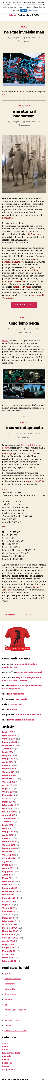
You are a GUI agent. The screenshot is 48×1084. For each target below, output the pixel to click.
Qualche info (33, 10)
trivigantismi (24, 106)
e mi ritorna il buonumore (24, 113)
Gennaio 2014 (9, 772)
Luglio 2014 (7, 752)
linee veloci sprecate (24, 427)
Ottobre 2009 (9, 934)
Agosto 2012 (8, 822)
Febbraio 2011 (9, 881)
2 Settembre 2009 (33, 38)
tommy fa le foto (11, 1020)
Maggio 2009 (8, 951)
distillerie (8, 999)
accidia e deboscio (12, 978)
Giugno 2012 (8, 828)
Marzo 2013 (8, 802)
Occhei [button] (24, 10)
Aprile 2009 (8, 954)
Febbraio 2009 (9, 961)
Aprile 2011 (7, 875)
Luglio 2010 (8, 904)
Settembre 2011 (10, 858)
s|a (5, 1015)
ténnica (5, 1066)
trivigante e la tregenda (19, 1079)
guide (5, 1046)
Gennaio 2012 (9, 845)
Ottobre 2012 (8, 815)
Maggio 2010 (8, 911)
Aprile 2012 (7, 835)
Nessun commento (25, 332)
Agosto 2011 (8, 861)
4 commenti (25, 125)
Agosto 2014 (8, 749)
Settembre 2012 (10, 818)
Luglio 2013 (7, 788)
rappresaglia (21, 699)
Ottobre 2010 (8, 895)
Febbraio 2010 (9, 921)
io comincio (13, 709)
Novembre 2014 (10, 745)
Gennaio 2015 (9, 739)
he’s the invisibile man (24, 32)
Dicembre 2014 (9, 742)
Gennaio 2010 (9, 924)
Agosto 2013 (8, 785)
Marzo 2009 (8, 958)
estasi (24, 26)
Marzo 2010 (8, 918)
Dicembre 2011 (9, 848)
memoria (6, 1056)
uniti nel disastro (16, 694)
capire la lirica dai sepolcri (29, 672)
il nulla (24, 318)
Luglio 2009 (8, 944)
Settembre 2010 (10, 898)
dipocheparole (10, 994)
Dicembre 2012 (9, 812)
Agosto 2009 (8, 941)
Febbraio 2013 (9, 805)
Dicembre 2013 (9, 775)
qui (3, 94)
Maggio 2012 (8, 831)
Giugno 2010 (8, 908)
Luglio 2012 (7, 825)
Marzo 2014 (8, 765)
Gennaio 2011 (8, 885)
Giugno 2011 (8, 868)
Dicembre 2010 (9, 888)
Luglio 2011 (7, 865)
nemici (5, 1059)
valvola (7, 1025)
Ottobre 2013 (8, 782)
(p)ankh (7, 973)
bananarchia (9, 984)
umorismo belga (24, 323)
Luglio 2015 (7, 732)
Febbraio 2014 (9, 768)
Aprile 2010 (8, 914)
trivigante (16, 38)
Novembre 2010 (10, 891)
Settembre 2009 (10, 938)
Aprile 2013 (7, 798)
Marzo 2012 (8, 838)
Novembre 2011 (9, 851)
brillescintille (9, 989)
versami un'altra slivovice (15, 1030)
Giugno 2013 (8, 792)
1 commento (25, 41)
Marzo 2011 (7, 878)
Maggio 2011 (8, 871)
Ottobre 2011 (8, 855)
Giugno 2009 (8, 948)
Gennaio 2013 (9, 808)
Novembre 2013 (10, 778)
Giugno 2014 (8, 755)
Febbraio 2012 (9, 841)
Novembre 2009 (10, 931)
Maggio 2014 (8, 759)
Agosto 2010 (8, 901)
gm (5, 1004)
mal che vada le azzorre (15, 1010)
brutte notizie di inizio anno (28, 714)
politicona (7, 1063)
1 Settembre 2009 (33, 329)
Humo (5, 340)
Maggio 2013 (8, 795)
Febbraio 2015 (9, 735)
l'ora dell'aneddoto (11, 1053)
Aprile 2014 (7, 762)
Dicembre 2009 (10, 928)
